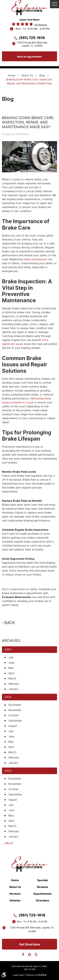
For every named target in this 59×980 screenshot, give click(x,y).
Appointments (42, 894)
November (14, 710)
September (15, 721)
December (14, 705)
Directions (42, 901)
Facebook (23, 954)
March (12, 678)
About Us (27, 75)
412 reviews (40, 24)
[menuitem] (16, 880)
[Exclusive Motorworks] (29, 7)
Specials (42, 880)
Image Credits (18, 975)
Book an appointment (29, 56)
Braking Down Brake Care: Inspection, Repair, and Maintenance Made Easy (29, 81)
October (13, 715)
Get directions (29, 944)
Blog (42, 75)
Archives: (11, 640)
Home (11, 75)
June (11, 663)
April (11, 673)
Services (14, 894)
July (10, 657)
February (13, 684)
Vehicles (15, 901)
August (12, 726)
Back (9, 622)
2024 (8, 697)
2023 (8, 771)
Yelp (36, 954)
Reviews (42, 887)
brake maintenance (35, 259)
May (11, 668)
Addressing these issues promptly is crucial (26, 400)
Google (29, 954)
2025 (8, 649)
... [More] (7, 843)
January (13, 689)
